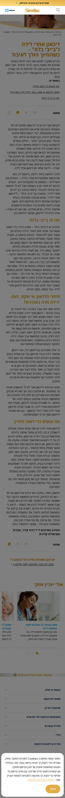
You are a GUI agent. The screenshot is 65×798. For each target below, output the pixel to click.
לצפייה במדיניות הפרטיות (41, 780)
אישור (53, 789)
